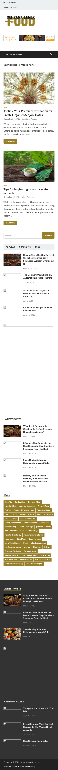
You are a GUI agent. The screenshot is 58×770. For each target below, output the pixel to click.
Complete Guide (43, 510)
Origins (47, 547)
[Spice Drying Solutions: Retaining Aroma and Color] (12, 460)
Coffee (8, 510)
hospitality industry (13, 535)
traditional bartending (14, 563)
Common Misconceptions (24, 510)
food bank (45, 522)
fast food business (31, 522)
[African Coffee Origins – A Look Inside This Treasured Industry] (12, 290)
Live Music (21, 539)
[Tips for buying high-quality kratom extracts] (29, 166)
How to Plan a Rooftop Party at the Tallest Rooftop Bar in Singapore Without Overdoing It (38, 259)
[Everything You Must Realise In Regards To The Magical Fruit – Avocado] (12, 724)
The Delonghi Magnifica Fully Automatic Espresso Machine (37, 276)
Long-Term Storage (12, 543)
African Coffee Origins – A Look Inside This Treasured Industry (36, 293)
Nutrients (37, 547)
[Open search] (51, 54)
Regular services (12, 555)
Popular (10, 247)
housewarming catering (33, 535)
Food (6, 107)
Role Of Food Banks (30, 555)
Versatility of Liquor (34, 563)
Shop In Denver (26, 559)
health (48, 526)
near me (27, 547)
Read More (9, 140)
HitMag (31, 766)
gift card (39, 526)
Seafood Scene (11, 559)
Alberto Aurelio (30, 119)
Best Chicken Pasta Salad (35, 740)
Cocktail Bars (43, 506)
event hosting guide (45, 514)
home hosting (31, 531)
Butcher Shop (20, 502)
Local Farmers (35, 539)
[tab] (10, 247)
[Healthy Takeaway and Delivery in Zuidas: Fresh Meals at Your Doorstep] (12, 475)
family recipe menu (13, 522)
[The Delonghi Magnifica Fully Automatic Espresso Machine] (12, 275)
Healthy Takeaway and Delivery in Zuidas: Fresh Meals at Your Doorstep (35, 478)
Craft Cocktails (11, 514)
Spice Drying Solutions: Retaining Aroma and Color (36, 461)
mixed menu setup (38, 543)
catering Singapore (27, 506)
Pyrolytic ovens (30, 551)
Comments (25, 247)
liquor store (9, 539)
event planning (11, 518)
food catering (10, 526)
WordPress (19, 766)
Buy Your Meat (34, 502)
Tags (37, 247)
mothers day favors (13, 547)
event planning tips (28, 518)
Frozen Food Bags (26, 526)
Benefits (8, 502)
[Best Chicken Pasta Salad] (12, 741)
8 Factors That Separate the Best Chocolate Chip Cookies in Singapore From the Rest (38, 446)
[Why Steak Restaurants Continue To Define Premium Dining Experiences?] (12, 426)
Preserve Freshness (13, 551)
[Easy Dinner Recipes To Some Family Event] (12, 307)
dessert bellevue (27, 514)
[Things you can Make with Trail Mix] (12, 708)
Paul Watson (28, 197)
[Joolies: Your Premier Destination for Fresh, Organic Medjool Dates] (29, 88)
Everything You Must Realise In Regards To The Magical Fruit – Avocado (38, 727)
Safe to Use (45, 555)
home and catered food (14, 531)
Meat (25, 543)
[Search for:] (29, 235)
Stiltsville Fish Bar (42, 559)
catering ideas (10, 506)
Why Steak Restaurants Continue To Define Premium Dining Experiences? (37, 429)
